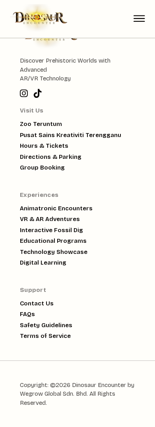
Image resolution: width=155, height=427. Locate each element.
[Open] (139, 19)
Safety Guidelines (46, 325)
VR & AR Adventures (50, 219)
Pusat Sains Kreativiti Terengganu (70, 135)
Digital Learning (43, 262)
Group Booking (42, 167)
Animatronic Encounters (56, 208)
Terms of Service (45, 335)
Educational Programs (53, 240)
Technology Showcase (53, 251)
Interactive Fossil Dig (51, 230)
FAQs (27, 314)
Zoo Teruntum (41, 124)
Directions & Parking (50, 156)
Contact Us (37, 303)
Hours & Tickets (44, 145)
